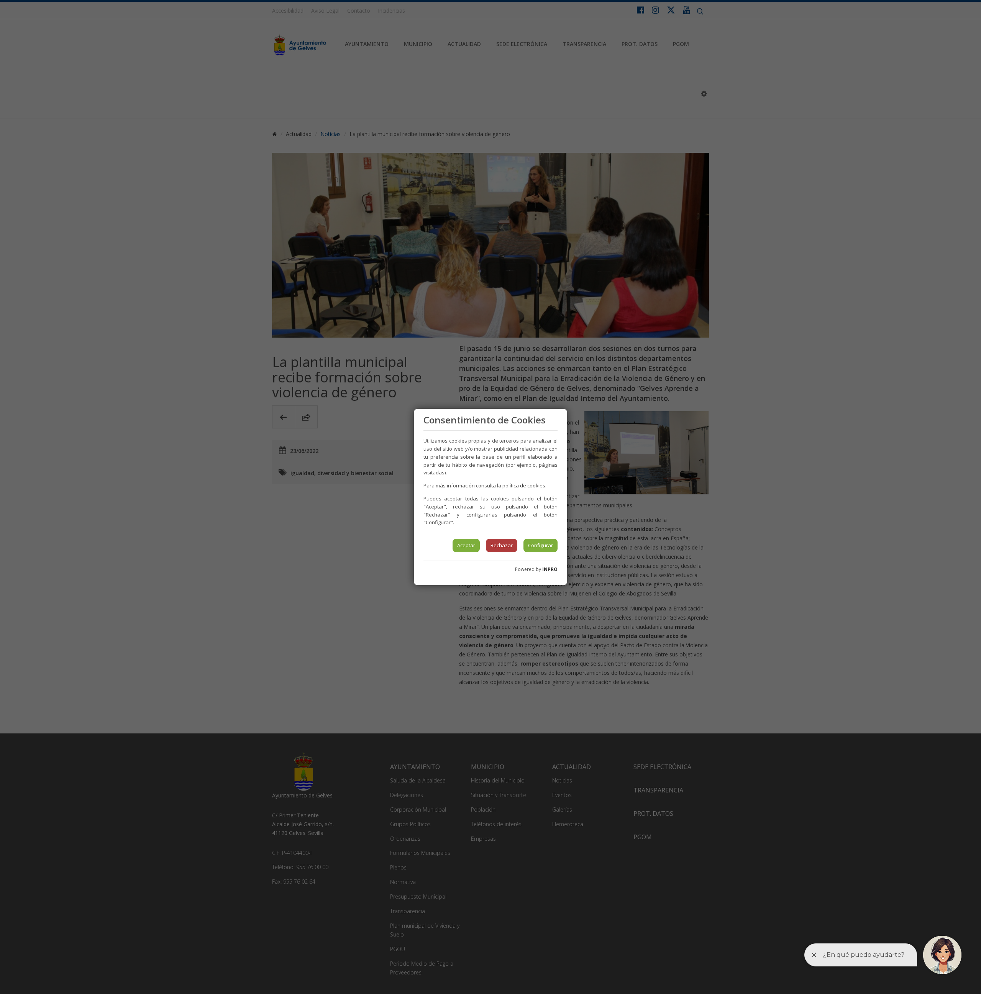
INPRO (550, 569)
